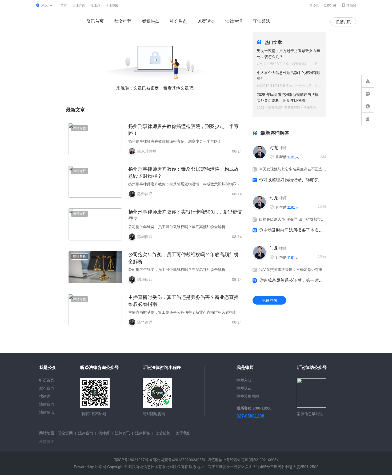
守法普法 (261, 21)
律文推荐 (122, 21)
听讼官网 (65, 433)
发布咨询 (46, 388)
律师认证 (244, 388)
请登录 (314, 5)
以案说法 (206, 21)
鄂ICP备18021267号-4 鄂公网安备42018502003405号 (159, 460)
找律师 (95, 5)
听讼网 (100, 467)
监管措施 (162, 433)
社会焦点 (178, 21)
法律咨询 (78, 5)
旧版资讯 (343, 22)
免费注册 (329, 5)
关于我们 (183, 433)
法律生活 (233, 21)
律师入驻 (244, 380)
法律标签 (142, 433)
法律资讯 (111, 5)
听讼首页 (46, 380)
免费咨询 (269, 300)
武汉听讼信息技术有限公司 (150, 467)
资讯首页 (95, 21)
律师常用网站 (248, 396)
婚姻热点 (150, 21)
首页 (64, 5)
